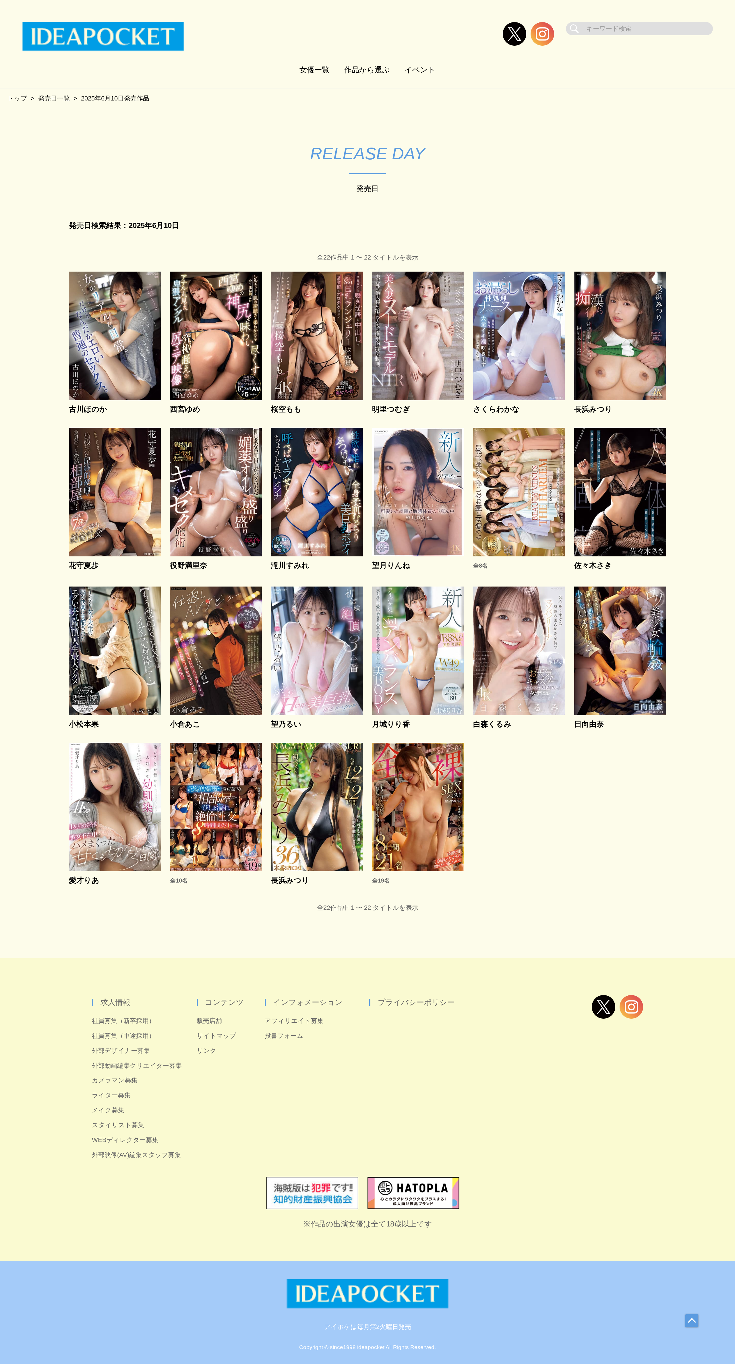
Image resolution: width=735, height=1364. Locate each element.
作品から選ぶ (367, 70)
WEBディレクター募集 (125, 1140)
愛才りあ (84, 880)
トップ (17, 98)
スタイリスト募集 (118, 1125)
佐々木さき (593, 565)
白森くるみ (492, 724)
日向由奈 (589, 724)
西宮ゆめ (185, 409)
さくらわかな (496, 409)
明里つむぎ (391, 409)
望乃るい (286, 724)
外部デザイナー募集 (121, 1050)
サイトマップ (216, 1035)
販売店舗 (209, 1020)
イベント (420, 70)
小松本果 (84, 724)
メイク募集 (108, 1110)
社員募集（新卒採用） (123, 1020)
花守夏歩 (84, 565)
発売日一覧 (54, 98)
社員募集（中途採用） (123, 1035)
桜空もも (286, 409)
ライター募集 (111, 1095)
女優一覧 (314, 70)
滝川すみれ (290, 565)
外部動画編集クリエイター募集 (137, 1065)
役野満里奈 (188, 565)
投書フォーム (284, 1035)
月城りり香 (391, 724)
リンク (206, 1050)
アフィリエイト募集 (294, 1020)
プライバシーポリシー (416, 1002)
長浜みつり (593, 409)
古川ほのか (88, 409)
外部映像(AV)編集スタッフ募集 (136, 1154)
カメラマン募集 (115, 1080)
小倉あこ (185, 724)
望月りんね (391, 565)
